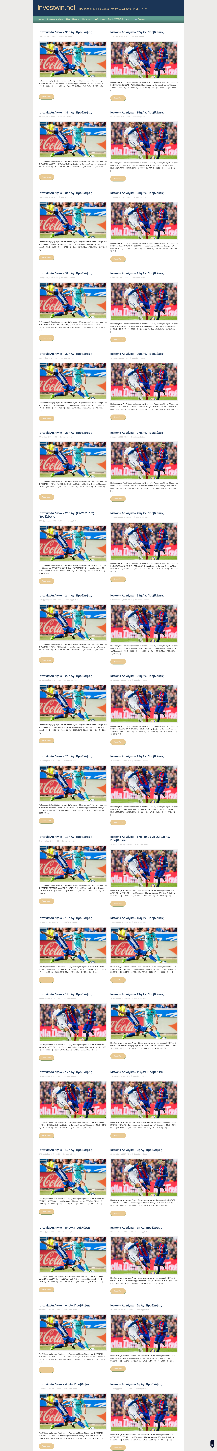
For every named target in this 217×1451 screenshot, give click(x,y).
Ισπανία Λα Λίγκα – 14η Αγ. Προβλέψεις (65, 994)
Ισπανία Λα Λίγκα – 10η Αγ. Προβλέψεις (65, 1149)
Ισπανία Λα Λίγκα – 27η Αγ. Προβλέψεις (137, 432)
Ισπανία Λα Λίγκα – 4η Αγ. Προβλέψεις (64, 1384)
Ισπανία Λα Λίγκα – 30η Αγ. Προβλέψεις (65, 353)
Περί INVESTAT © (115, 19)
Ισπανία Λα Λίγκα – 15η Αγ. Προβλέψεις (137, 918)
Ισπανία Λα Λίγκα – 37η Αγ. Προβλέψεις (137, 32)
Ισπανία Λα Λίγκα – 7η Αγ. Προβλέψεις (136, 1227)
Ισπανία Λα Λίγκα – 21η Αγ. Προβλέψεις (137, 676)
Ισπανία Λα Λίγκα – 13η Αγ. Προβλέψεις (137, 994)
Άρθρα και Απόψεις (55, 19)
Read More (46, 97)
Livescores (86, 19)
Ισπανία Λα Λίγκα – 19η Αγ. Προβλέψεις (137, 756)
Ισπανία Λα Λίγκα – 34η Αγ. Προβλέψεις (65, 193)
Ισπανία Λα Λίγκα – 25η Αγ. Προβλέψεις (137, 513)
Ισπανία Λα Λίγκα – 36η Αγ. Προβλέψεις (65, 112)
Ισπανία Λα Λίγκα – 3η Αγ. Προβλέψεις (136, 1384)
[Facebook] (178, 6)
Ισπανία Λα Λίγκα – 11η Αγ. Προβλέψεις (137, 1072)
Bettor (70, 36)
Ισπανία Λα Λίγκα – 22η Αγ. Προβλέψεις (65, 676)
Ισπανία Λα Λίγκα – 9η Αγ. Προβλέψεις (136, 1149)
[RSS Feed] (174, 6)
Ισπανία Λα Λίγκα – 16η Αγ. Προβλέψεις (65, 918)
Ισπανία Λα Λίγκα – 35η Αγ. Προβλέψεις (137, 112)
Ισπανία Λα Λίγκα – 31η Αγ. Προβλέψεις (137, 273)
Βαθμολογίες (99, 19)
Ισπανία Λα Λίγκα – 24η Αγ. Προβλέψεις (65, 595)
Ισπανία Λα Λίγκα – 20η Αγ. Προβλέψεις (65, 756)
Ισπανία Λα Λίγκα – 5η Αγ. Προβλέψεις (136, 1305)
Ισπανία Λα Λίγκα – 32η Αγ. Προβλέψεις (65, 273)
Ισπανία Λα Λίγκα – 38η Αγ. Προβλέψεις (65, 32)
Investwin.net (56, 7)
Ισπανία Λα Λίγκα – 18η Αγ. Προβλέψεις (65, 836)
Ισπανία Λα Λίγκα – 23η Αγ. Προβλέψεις (137, 595)
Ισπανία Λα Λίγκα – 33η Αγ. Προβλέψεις (137, 193)
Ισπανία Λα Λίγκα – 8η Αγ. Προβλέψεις (64, 1227)
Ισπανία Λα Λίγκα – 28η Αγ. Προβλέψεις (65, 432)
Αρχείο (129, 19)
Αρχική (41, 19)
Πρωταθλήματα (72, 19)
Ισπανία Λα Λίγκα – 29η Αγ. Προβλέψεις (137, 353)
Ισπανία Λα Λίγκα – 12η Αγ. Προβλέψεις (65, 1072)
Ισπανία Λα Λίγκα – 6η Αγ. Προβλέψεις (64, 1305)
